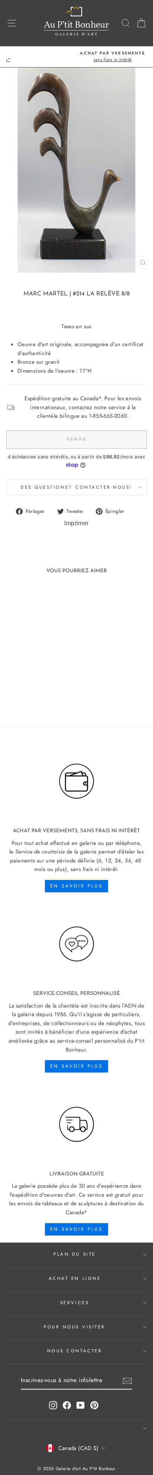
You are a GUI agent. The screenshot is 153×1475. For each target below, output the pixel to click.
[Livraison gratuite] (76, 1124)
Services (74, 1302)
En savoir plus (76, 886)
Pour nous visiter (74, 1327)
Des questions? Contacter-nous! (76, 487)
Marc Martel (45, 294)
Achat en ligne (75, 1278)
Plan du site (74, 1254)
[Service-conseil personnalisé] (76, 944)
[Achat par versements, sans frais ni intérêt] (76, 781)
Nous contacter (74, 1350)
